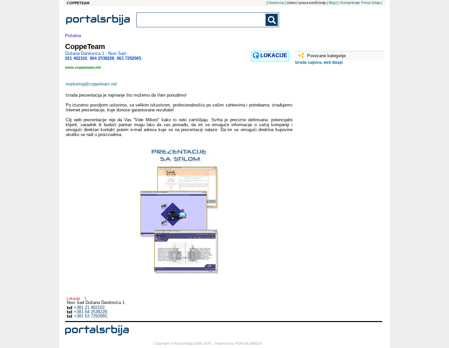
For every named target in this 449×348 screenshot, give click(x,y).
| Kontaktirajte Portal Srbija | (360, 3)
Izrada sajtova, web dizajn (319, 62)
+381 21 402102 (89, 307)
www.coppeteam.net (83, 67)
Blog (332, 3)
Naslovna (276, 3)
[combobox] (201, 20)
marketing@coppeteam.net (91, 83)
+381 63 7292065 (90, 315)
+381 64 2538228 (90, 311)
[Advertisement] (328, 173)
